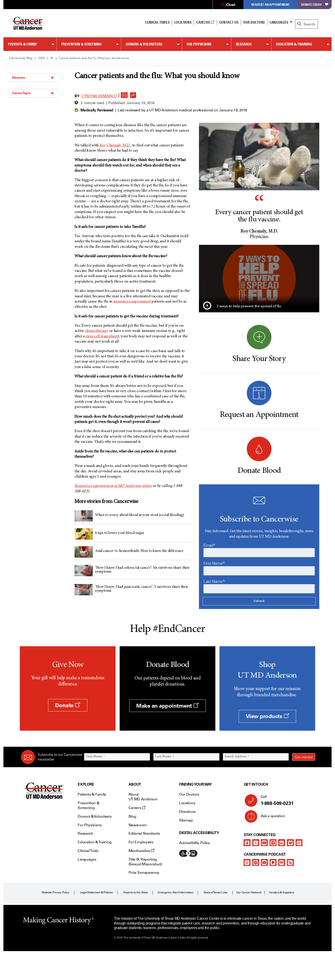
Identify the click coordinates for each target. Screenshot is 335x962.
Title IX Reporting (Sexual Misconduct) (145, 861)
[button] (124, 93)
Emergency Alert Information (175, 892)
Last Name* (214, 581)
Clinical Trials (157, 22)
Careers (203, 22)
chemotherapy (96, 331)
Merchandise (140, 851)
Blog (132, 816)
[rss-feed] (290, 862)
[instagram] (273, 842)
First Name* (214, 563)
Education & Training (294, 44)
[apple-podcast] (247, 862)
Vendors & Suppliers (281, 892)
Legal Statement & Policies (96, 892)
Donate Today (311, 4)
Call (277, 800)
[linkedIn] (281, 842)
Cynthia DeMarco (98, 96)
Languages (279, 22)
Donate (65, 705)
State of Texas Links (215, 892)
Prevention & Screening (81, 44)
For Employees (141, 842)
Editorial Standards (144, 833)
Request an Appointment (270, 4)
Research (244, 44)
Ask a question (273, 816)
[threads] (299, 842)
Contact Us (229, 22)
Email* (209, 545)
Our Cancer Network (249, 892)
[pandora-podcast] (273, 862)
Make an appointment (164, 705)
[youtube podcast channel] (264, 862)
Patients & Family (22, 44)
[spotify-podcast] (255, 862)
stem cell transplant (101, 336)
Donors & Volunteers (144, 44)
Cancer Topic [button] (21, 93)
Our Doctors (254, 22)
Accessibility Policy (194, 843)
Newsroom (138, 825)
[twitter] (255, 842)
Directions (187, 811)
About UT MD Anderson (143, 796)
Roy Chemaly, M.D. (115, 145)
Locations (187, 803)
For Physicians (199, 44)
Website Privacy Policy (56, 892)
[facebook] (247, 842)
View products (265, 716)
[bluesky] (290, 842)
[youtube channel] (264, 842)
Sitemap (186, 820)
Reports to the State (135, 892)
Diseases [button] (18, 77)
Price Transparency (144, 872)
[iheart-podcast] (281, 862)
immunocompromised (132, 302)
